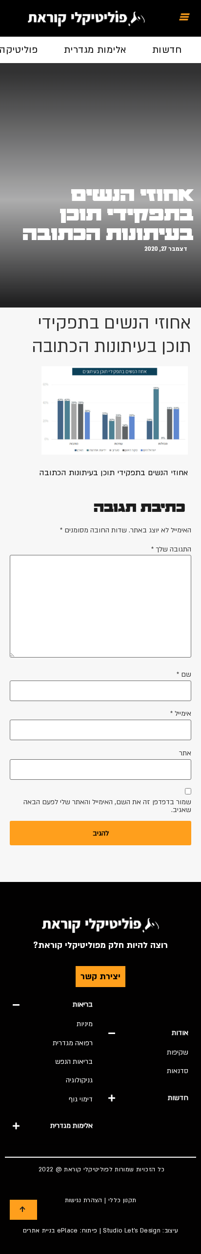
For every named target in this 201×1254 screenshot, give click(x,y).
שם (184, 675)
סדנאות (177, 1071)
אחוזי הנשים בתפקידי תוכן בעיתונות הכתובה (108, 214)
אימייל (180, 714)
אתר (185, 753)
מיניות (85, 1024)
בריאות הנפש (74, 1061)
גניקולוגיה (79, 1080)
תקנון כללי (122, 1200)
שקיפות (177, 1052)
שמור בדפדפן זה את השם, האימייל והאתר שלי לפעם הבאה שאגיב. (107, 806)
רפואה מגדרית (73, 1043)
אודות (180, 1032)
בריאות (83, 1004)
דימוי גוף (81, 1099)
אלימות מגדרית (95, 50)
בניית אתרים (39, 1230)
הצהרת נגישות (83, 1200)
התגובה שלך (171, 549)
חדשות (166, 50)
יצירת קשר (100, 976)
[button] (148, 1033)
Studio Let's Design (132, 1230)
